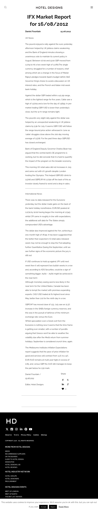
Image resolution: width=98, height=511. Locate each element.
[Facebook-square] (12, 429)
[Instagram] (17, 429)
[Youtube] (31, 429)
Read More (64, 507)
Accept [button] (43, 507)
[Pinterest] (26, 429)
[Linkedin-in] (21, 429)
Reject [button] (53, 507)
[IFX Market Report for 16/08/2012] (63, 380)
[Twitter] (7, 429)
